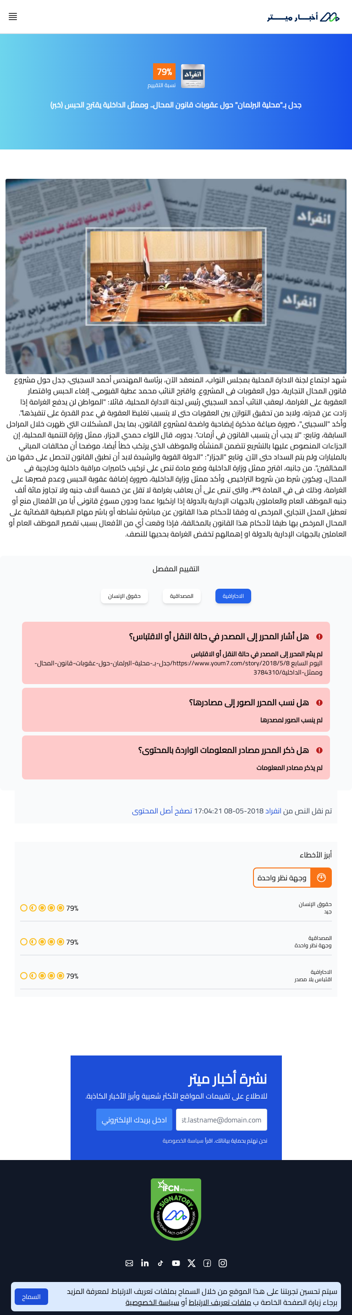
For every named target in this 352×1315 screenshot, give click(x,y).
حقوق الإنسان (124, 596)
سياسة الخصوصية (183, 1140)
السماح (31, 1297)
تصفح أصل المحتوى (162, 811)
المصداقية (181, 596)
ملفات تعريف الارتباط (220, 1302)
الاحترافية (233, 596)
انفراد (273, 811)
